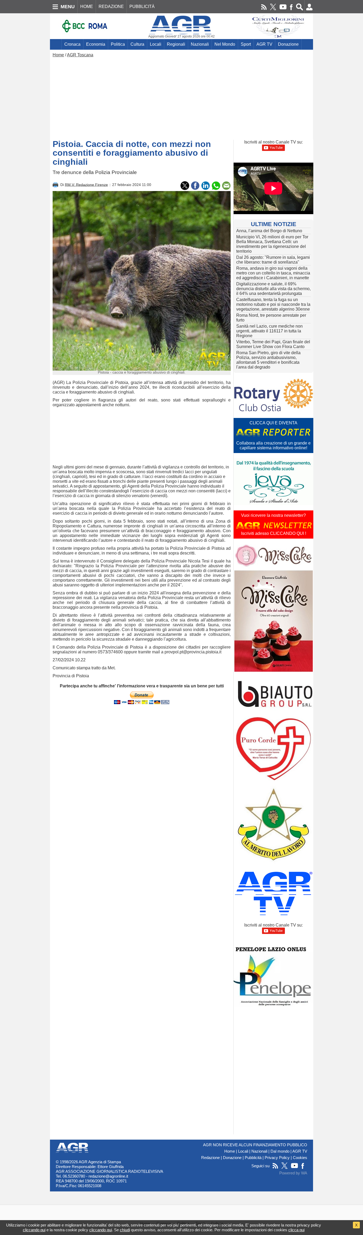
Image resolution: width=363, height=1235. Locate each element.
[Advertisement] (181, 97)
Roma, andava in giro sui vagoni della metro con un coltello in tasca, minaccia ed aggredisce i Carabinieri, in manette (273, 273)
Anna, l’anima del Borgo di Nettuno (269, 231)
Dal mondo (280, 1151)
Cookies (300, 1158)
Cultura (137, 44)
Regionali (176, 44)
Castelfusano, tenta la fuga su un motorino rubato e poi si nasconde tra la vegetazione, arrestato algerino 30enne (273, 304)
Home (58, 55)
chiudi (125, 1230)
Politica (118, 44)
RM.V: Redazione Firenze (86, 184)
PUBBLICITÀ (142, 6)
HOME (86, 6)
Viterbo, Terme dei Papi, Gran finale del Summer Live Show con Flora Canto (273, 344)
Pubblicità (253, 1158)
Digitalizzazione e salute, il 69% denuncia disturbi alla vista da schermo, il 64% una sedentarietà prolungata (273, 289)
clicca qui (296, 1230)
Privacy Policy (277, 1158)
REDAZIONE (111, 6)
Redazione (210, 1158)
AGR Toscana (80, 55)
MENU (68, 6)
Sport (246, 44)
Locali (155, 44)
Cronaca (72, 44)
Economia (95, 44)
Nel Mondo (224, 44)
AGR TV (264, 44)
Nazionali (200, 44)
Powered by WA (293, 1173)
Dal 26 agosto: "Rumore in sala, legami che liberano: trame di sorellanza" (273, 259)
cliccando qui (34, 1230)
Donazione (288, 44)
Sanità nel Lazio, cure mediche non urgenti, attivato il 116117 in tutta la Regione (269, 331)
